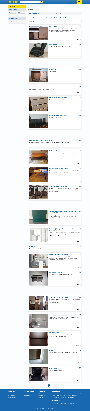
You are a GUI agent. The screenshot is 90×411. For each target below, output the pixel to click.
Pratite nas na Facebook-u (13, 399)
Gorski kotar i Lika (39, 17)
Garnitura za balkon (55, 272)
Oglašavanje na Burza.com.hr (43, 393)
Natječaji (67, 405)
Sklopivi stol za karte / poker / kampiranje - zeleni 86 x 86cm (63, 212)
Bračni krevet (33, 87)
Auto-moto (65, 393)
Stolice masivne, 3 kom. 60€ (58, 186)
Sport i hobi (63, 397)
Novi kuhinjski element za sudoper (40, 140)
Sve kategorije (71, 397)
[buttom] (80, 27)
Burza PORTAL (56, 400)
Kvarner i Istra (31, 17)
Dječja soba (53, 27)
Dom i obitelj (33, 6)
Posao (53, 393)
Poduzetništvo (71, 403)
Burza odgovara (55, 403)
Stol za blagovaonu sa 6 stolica (59, 297)
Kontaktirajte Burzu (27, 395)
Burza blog (73, 405)
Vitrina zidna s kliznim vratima (59, 315)
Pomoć (24, 393)
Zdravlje (77, 403)
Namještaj (37, 6)
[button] (75, 2)
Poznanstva (77, 393)
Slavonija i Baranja (64, 17)
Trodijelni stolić (54, 333)
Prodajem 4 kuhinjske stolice (58, 115)
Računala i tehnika (55, 397)
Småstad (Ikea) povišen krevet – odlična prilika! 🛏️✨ (62, 229)
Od (10, 12)
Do (19, 12)
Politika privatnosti (12, 397)
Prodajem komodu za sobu (58, 97)
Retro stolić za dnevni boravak (59, 168)
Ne (14, 21)
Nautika (71, 393)
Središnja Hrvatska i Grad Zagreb (52, 17)
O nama (10, 393)
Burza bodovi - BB (41, 395)
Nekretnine (59, 393)
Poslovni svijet (67, 395)
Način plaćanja (40, 397)
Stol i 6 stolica (53, 151)
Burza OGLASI (56, 391)
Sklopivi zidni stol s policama (58, 255)
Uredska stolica (54, 44)
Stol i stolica (53, 368)
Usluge (53, 395)
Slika (31, 21)
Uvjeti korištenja (11, 395)
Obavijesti (74, 395)
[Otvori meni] (10, 2)
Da (11, 21)
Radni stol (52, 69)
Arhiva (79, 405)
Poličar (51, 350)
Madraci (32, 246)
